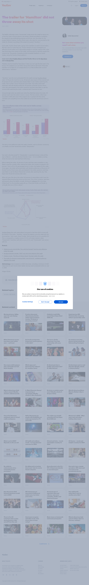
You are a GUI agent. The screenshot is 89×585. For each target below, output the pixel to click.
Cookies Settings (27, 301)
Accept (61, 301)
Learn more (52, 296)
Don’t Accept (45, 301)
